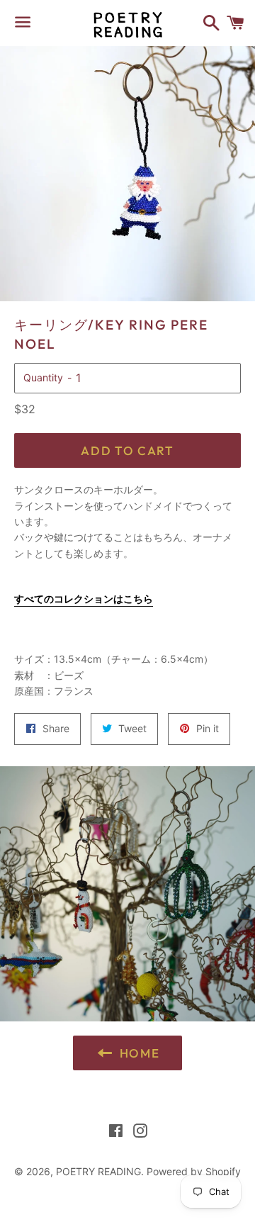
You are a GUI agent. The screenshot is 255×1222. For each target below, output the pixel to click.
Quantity (43, 377)
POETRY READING (98, 1171)
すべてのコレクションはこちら (83, 599)
